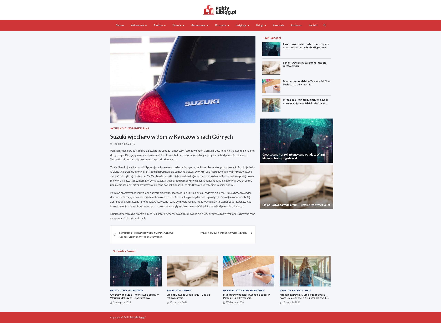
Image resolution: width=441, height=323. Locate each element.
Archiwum (296, 25)
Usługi (259, 25)
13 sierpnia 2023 (122, 143)
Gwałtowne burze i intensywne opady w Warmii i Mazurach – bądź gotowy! (306, 45)
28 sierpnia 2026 (122, 302)
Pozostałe (278, 25)
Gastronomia (198, 25)
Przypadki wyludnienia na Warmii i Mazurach (223, 232)
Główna (120, 25)
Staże (307, 290)
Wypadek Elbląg (139, 128)
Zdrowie (177, 25)
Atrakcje (158, 25)
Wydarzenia (174, 290)
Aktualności (137, 25)
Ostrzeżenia (135, 290)
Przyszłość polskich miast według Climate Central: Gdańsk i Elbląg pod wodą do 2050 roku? (146, 234)
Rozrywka (220, 25)
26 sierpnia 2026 (291, 302)
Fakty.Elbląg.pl (137, 317)
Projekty (297, 290)
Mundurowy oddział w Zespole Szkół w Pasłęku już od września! (306, 82)
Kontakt (313, 25)
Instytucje (241, 25)
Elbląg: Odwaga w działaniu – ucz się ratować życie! (296, 205)
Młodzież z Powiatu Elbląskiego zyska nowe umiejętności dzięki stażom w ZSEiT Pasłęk (305, 103)
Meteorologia (118, 290)
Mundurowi (242, 290)
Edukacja (228, 290)
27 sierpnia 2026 (178, 302)
